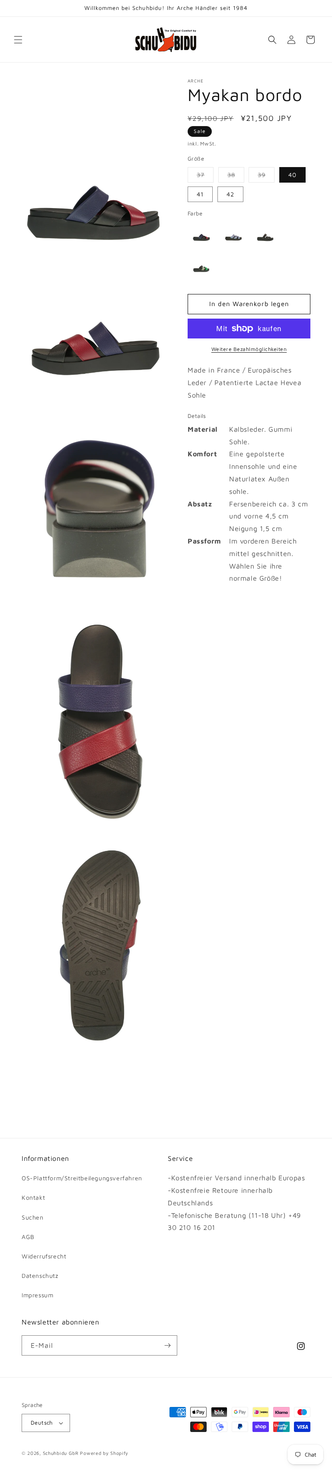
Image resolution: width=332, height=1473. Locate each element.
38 (235, 177)
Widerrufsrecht (44, 1256)
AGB (28, 1236)
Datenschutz (40, 1275)
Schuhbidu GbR (61, 1453)
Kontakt (33, 1197)
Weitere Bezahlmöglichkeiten (249, 349)
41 (200, 194)
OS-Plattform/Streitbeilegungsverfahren (82, 1178)
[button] (18, 39)
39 (266, 177)
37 (205, 177)
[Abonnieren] (167, 1345)
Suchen (33, 1217)
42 (230, 194)
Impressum (37, 1295)
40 (292, 174)
